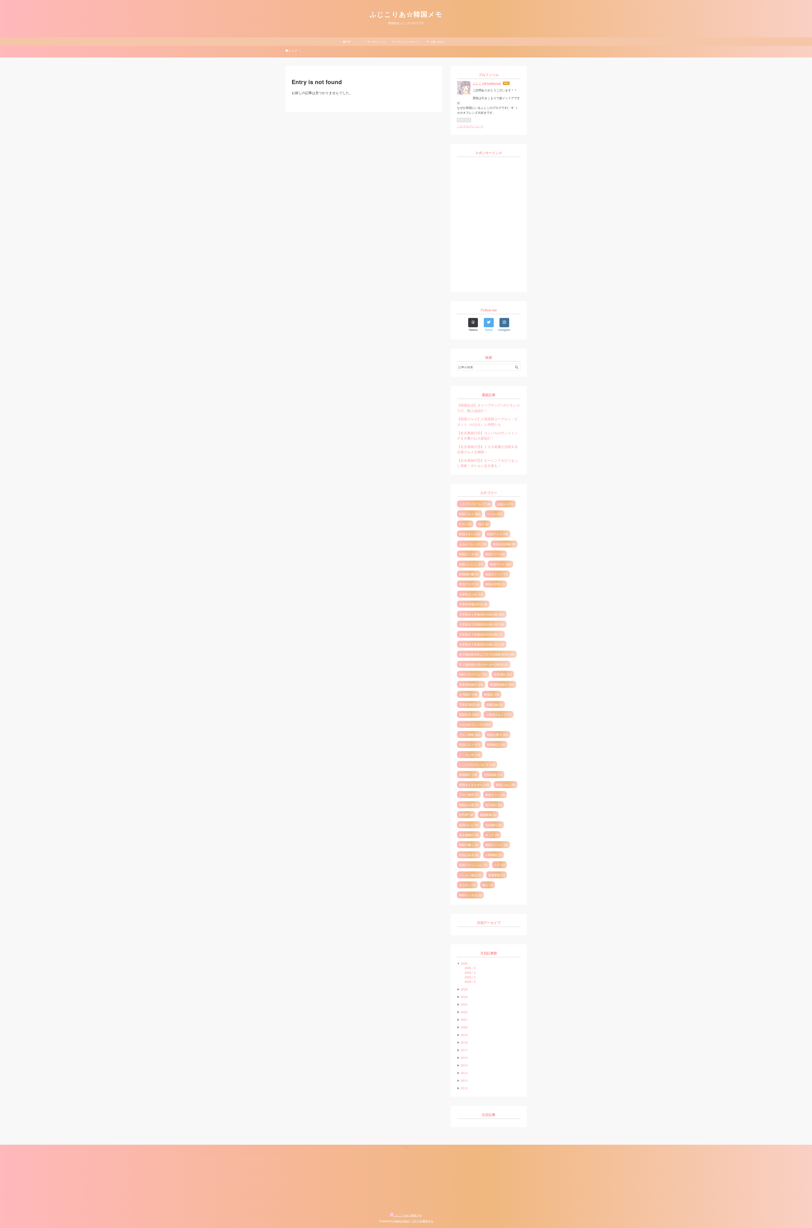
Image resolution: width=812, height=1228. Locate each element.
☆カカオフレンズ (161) (475, 724)
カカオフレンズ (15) (472, 544)
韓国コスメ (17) (469, 744)
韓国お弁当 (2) (469, 855)
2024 (464, 996)
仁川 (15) (465, 524)
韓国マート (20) (500, 564)
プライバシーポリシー (408, 41)
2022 (464, 1012)
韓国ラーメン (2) (496, 844)
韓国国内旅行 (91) (502, 684)
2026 (464, 963)
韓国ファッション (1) (473, 864)
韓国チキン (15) (469, 534)
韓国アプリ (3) (495, 554)
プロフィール (378, 41)
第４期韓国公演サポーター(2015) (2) (483, 664)
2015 (464, 1065)
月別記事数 (488, 953)
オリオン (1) (467, 885)
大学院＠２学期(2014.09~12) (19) (481, 624)
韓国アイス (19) (497, 534)
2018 (464, 1042)
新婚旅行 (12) (468, 774)
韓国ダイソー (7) (496, 574)
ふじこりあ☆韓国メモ (406, 14)
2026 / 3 (470, 977)
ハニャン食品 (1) (470, 875)
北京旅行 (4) (493, 825)
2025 (464, 989)
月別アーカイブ (489, 923)
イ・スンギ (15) (469, 754)
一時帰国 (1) (493, 855)
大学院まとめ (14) (471, 594)
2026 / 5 (470, 967)
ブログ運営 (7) (469, 794)
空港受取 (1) (496, 875)
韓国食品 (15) (496, 744)
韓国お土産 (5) (469, 804)
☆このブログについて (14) (477, 764)
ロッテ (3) (492, 834)
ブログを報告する (422, 1221)
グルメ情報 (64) (469, 734)
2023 (464, 1004)
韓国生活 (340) (469, 714)
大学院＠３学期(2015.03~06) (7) (481, 634)
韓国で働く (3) (469, 844)
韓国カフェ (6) (495, 794)
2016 (464, 1057)
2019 (464, 1034)
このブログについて (470, 126)
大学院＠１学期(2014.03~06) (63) (481, 614)
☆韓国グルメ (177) (499, 714)
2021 (464, 1019)
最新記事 (488, 395)
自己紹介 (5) (493, 804)
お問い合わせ (437, 41)
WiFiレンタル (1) (470, 895)
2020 (464, 1027)
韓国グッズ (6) (469, 554)
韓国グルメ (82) (469, 514)
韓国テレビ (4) (469, 825)
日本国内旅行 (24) (471, 684)
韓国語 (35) (491, 694)
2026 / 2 (470, 981)
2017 (464, 1050)
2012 (464, 1088)
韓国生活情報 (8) (504, 544)
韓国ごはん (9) (505, 784)
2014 (464, 1073)
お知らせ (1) (505, 504)
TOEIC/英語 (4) (469, 704)
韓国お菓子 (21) (497, 734)
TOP (348, 41)
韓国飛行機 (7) (469, 574)
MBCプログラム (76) (473, 674)
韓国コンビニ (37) (471, 564)
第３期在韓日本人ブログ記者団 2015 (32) (486, 654)
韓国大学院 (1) (495, 584)
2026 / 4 (470, 972)
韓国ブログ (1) (469, 584)
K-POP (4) (466, 814)
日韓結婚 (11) (493, 774)
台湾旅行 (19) (468, 694)
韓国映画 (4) (488, 814)
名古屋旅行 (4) (469, 834)
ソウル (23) (494, 514)
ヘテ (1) (499, 864)
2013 (464, 1080)
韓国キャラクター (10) (474, 784)
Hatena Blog (401, 1221)
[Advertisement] (488, 222)
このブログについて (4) (474, 504)
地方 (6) (483, 524)
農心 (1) (487, 885)
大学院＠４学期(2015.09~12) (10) (481, 644)
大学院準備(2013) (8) (473, 604)
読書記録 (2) (494, 704)
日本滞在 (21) (503, 674)
